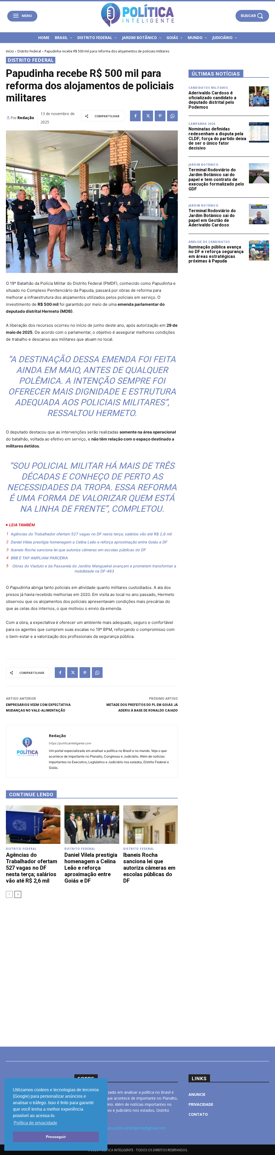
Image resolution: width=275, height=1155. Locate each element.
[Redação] (8, 117)
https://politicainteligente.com (70, 743)
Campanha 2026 (202, 123)
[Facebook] (135, 116)
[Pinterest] (160, 116)
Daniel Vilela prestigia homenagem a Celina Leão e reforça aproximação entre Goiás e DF (89, 542)
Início (10, 51)
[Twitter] (147, 116)
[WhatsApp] (172, 116)
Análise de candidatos (209, 241)
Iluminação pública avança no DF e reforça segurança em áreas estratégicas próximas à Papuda (216, 254)
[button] (252, 16)
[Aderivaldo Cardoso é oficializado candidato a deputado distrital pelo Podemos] (259, 96)
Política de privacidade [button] (35, 1123)
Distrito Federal (29, 51)
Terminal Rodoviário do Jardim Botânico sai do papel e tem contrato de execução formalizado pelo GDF (216, 179)
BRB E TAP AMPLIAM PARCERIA (39, 558)
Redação (25, 117)
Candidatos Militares (208, 87)
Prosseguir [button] (56, 1137)
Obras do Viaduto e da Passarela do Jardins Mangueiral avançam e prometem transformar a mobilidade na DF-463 (94, 569)
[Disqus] (92, 965)
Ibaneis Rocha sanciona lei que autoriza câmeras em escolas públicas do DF (78, 550)
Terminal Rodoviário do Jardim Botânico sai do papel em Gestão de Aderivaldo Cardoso (212, 218)
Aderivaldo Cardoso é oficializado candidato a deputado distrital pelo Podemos (212, 100)
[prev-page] (9, 894)
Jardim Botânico (204, 164)
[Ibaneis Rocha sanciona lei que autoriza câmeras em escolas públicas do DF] (150, 824)
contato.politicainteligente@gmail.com (133, 1128)
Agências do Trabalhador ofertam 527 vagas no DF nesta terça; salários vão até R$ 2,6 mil (91, 534)
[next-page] (18, 894)
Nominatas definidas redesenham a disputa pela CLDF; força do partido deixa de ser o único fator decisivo (217, 138)
